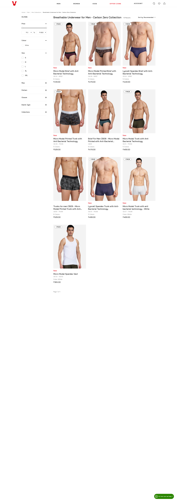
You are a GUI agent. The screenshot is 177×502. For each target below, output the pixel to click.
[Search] (154, 3)
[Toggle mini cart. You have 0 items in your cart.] (164, 4)
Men (28, 12)
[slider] (22, 28)
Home (23, 12)
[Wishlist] (159, 4)
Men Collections (36, 12)
